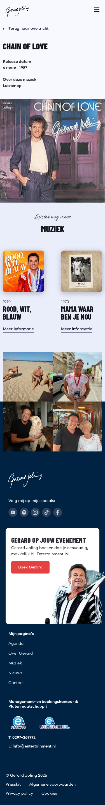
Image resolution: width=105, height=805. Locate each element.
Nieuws (15, 673)
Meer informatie (18, 329)
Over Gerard (20, 653)
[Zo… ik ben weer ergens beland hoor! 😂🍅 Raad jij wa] (77, 377)
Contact (16, 683)
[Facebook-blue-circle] (57, 512)
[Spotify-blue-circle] (24, 512)
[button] (96, 8)
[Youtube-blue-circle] (12, 512)
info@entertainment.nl (34, 746)
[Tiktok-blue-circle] (46, 512)
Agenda (16, 644)
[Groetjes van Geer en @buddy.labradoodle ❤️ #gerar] (28, 426)
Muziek (15, 663)
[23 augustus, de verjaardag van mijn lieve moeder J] (77, 426)
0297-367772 (24, 738)
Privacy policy (19, 793)
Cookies (49, 793)
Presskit (13, 784)
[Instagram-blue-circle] (35, 512)
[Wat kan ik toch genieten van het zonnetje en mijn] (28, 377)
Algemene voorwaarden (52, 784)
